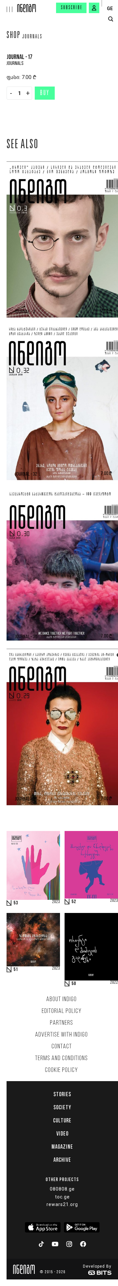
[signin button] (94, 8)
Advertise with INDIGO (61, 1035)
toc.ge (62, 1196)
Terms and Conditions (61, 1058)
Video (62, 1133)
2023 (56, 902)
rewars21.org (62, 1204)
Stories (62, 1094)
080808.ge (62, 1189)
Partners (61, 1023)
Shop (13, 36)
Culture (62, 1120)
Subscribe (72, 7)
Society (62, 1107)
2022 (114, 982)
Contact (61, 1046)
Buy (44, 93)
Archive (62, 1159)
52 (73, 901)
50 (73, 983)
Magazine (62, 1146)
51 (15, 969)
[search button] (110, 19)
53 (15, 903)
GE (110, 8)
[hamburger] (8, 6)
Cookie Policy (61, 1070)
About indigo (61, 999)
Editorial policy (62, 1011)
